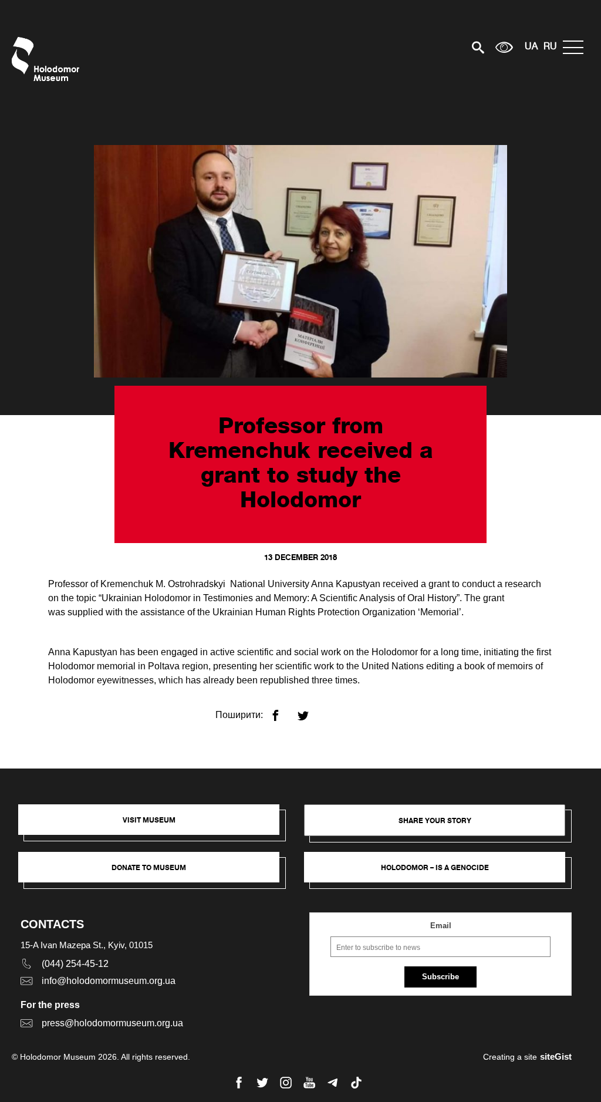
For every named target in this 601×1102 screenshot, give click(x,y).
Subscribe (440, 976)
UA (531, 47)
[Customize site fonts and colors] (504, 47)
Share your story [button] (435, 820)
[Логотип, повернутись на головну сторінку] (48, 59)
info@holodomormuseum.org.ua (108, 981)
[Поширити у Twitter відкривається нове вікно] (310, 710)
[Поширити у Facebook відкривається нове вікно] (282, 710)
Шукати (437, 47)
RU (550, 47)
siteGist (556, 1056)
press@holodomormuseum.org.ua (112, 1023)
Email (440, 925)
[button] (154, 825)
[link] (154, 873)
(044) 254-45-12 (75, 964)
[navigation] (576, 47)
